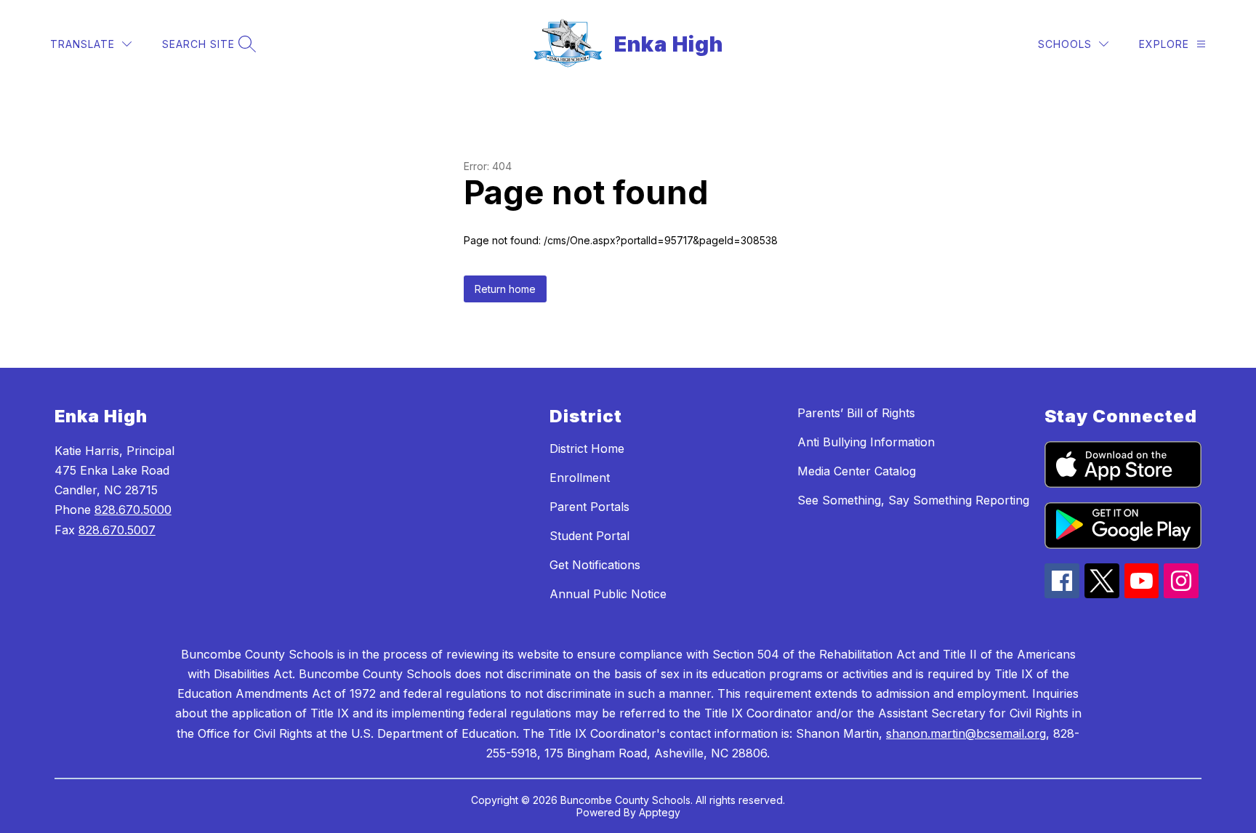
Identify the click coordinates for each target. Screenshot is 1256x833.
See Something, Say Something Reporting (913, 500)
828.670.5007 (117, 530)
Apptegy (659, 812)
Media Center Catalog (856, 471)
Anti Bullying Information (866, 442)
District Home (587, 448)
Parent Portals (589, 506)
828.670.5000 (133, 509)
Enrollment (580, 477)
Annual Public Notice (608, 594)
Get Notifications (595, 565)
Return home (505, 289)
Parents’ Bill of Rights (856, 413)
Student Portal (589, 535)
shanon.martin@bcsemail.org (966, 733)
